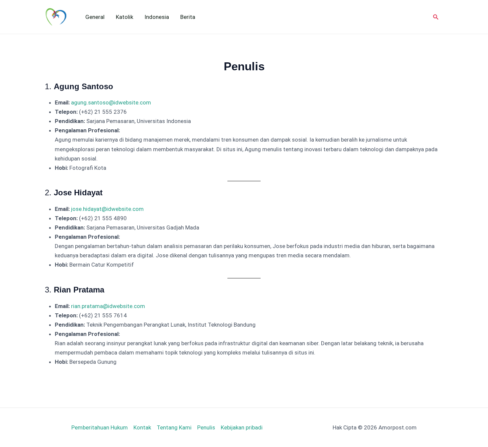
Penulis (206, 427)
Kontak (142, 427)
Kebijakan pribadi (242, 427)
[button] (438, 17)
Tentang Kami (174, 427)
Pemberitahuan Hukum (99, 427)
